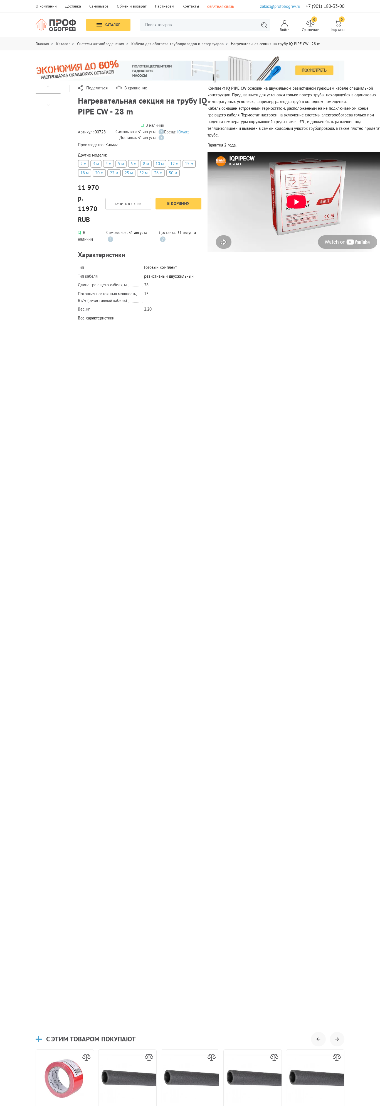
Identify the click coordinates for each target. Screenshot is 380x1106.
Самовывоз (98, 6)
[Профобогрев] (56, 25)
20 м (99, 172)
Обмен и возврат (132, 6)
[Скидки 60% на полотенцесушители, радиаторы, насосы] (190, 69)
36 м (158, 172)
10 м (160, 163)
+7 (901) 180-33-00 (325, 6)
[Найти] (264, 25)
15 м (189, 163)
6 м (133, 163)
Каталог (112, 24)
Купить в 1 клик (128, 204)
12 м (174, 163)
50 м (173, 172)
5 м (121, 163)
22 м (114, 172)
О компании (46, 6)
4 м (108, 163)
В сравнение (135, 88)
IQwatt (183, 132)
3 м (96, 163)
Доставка (73, 6)
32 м (143, 172)
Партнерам (164, 6)
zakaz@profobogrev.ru (280, 6)
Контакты (190, 6)
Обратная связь (220, 6)
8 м (146, 163)
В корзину (178, 203)
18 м (84, 172)
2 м (83, 163)
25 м (129, 172)
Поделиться (97, 88)
